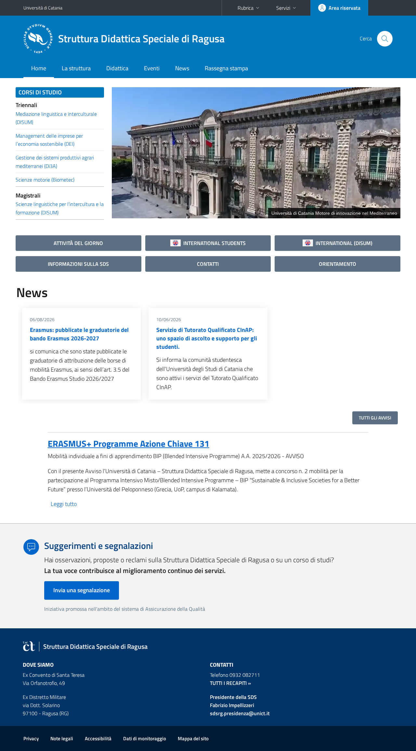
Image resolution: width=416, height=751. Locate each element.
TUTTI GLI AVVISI (375, 417)
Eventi (152, 68)
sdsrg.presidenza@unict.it (240, 713)
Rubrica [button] (246, 8)
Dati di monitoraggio (144, 738)
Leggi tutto (64, 503)
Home (38, 68)
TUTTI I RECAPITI (228, 683)
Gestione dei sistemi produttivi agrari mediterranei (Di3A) (55, 162)
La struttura (76, 68)
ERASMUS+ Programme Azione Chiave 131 (128, 443)
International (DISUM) (342, 243)
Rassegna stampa (226, 68)
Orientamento (337, 264)
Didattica (117, 68)
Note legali (61, 738)
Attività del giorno (78, 243)
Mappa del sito (193, 738)
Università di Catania (42, 7)
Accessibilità (98, 738)
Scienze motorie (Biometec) (45, 180)
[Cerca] (385, 39)
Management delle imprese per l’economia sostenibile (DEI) (49, 140)
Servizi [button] (283, 8)
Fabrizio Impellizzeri (232, 705)
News (182, 68)
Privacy (31, 738)
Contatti (208, 264)
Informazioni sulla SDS (78, 264)
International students (213, 243)
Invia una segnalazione (81, 590)
